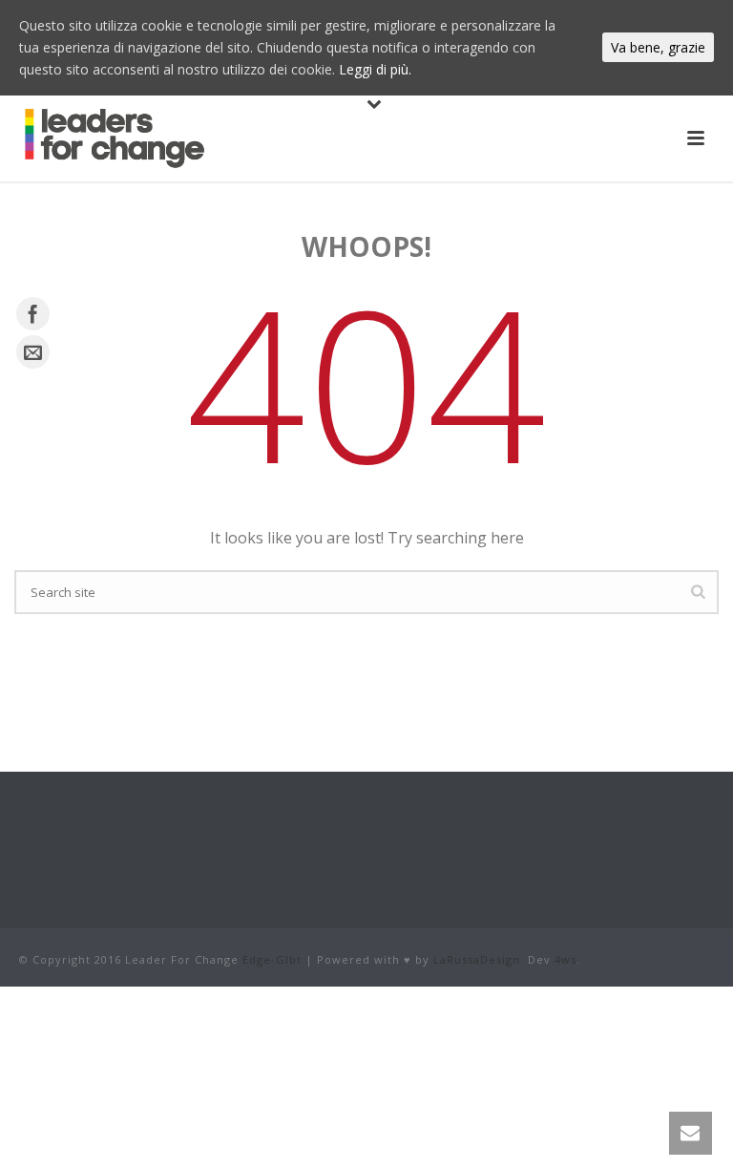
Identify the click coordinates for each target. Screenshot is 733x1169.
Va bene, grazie (658, 47)
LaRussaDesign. (478, 959)
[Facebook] (33, 313)
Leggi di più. (375, 69)
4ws (565, 959)
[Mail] (33, 352)
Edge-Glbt (272, 959)
